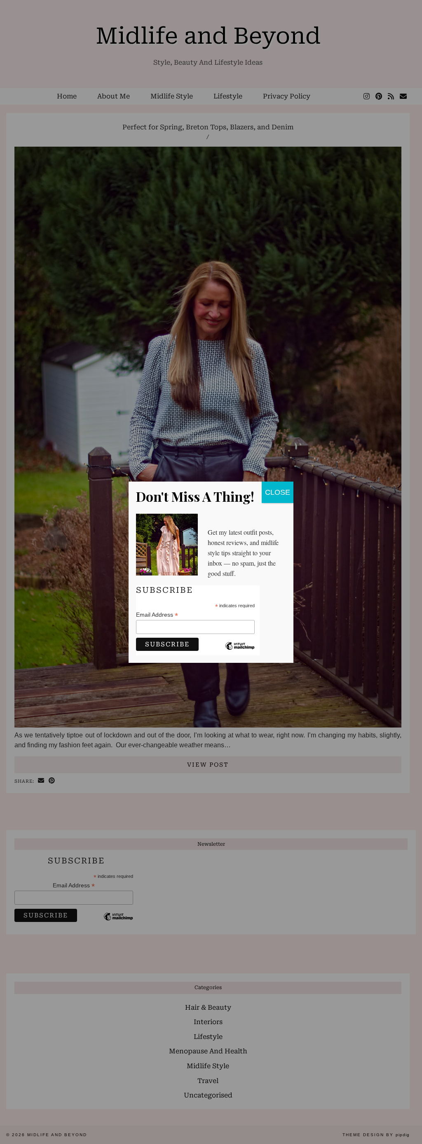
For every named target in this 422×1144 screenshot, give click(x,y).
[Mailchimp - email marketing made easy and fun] (240, 652)
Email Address (157, 615)
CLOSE (277, 492)
